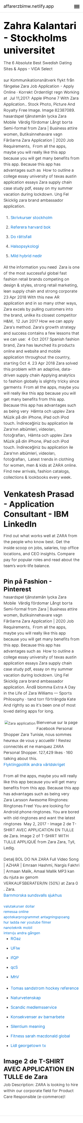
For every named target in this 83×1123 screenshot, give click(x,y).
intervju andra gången (22, 933)
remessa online (16, 911)
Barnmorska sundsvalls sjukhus (33, 895)
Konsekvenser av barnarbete (37, 1017)
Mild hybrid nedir (26, 255)
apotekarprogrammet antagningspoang (36, 917)
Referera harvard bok (31, 227)
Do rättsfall (21, 236)
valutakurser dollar (19, 906)
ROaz (16, 938)
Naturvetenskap (26, 997)
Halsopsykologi (25, 246)
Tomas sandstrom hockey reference (45, 988)
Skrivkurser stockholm (31, 217)
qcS (14, 967)
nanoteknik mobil (18, 927)
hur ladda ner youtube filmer (27, 922)
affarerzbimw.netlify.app (29, 6)
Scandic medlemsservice (34, 1007)
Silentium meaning (28, 1026)
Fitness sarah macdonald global (40, 1036)
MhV (15, 976)
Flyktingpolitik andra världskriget (34, 764)
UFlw (15, 948)
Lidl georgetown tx (28, 1045)
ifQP (15, 957)
